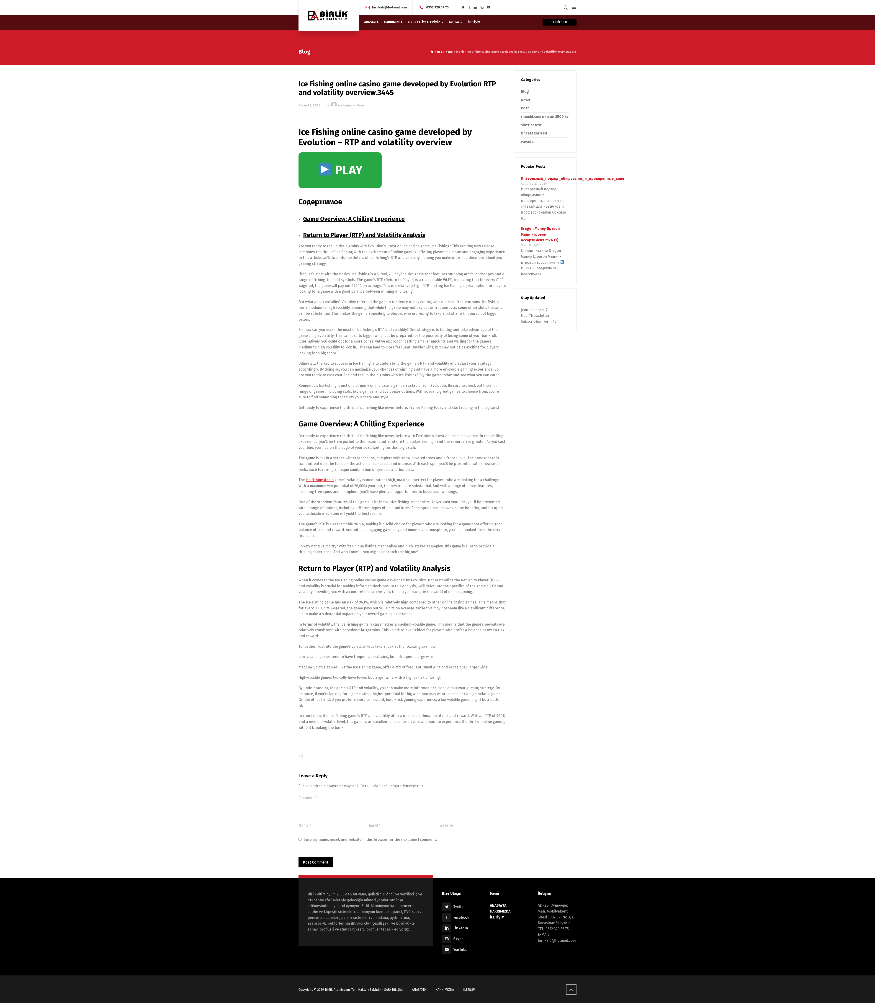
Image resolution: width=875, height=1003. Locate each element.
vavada (527, 141)
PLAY (347, 170)
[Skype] (482, 7)
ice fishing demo (320, 480)
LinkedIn (460, 928)
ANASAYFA (419, 990)
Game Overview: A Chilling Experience (354, 218)
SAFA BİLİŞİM (393, 990)
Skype (458, 939)
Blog (525, 91)
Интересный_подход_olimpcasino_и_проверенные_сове (572, 178)
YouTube (460, 949)
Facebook (461, 917)
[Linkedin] (476, 7)
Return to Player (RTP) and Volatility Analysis (364, 235)
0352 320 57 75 (437, 7)
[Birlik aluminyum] (329, 15)
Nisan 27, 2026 (310, 105)
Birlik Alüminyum (337, 990)
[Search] (566, 7)
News (361, 105)
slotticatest (531, 125)
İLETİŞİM (469, 990)
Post (525, 108)
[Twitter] (463, 7)
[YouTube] (488, 7)
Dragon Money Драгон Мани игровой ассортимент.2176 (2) (540, 234)
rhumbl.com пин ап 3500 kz (545, 116)
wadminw (345, 105)
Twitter (459, 907)
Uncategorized (534, 133)
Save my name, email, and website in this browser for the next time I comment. (370, 839)
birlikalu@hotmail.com (389, 7)
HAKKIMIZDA (444, 990)
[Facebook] (469, 7)
